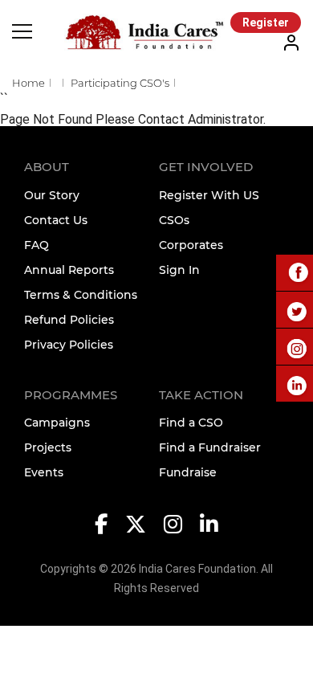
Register (265, 22)
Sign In (179, 270)
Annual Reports (69, 270)
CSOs (174, 220)
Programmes (70, 394)
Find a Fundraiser (210, 447)
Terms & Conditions (80, 295)
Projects (47, 447)
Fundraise (188, 472)
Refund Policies (69, 319)
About (46, 166)
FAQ (36, 245)
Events (43, 472)
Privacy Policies (68, 344)
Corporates (191, 245)
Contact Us (55, 220)
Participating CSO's (120, 82)
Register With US (209, 195)
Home (28, 82)
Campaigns (57, 422)
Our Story (51, 195)
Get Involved (206, 166)
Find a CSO (191, 422)
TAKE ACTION (201, 394)
